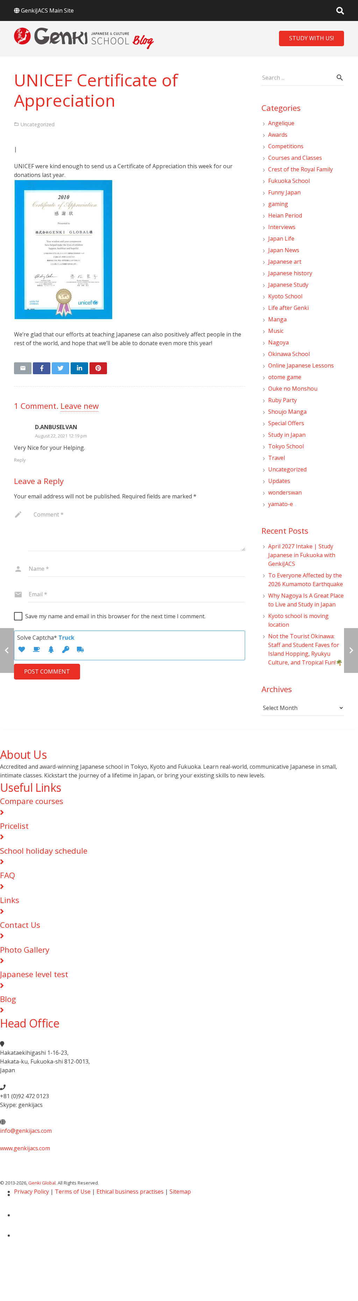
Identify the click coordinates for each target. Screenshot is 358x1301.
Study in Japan (287, 435)
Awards (277, 134)
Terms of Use (73, 1191)
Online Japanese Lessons (301, 365)
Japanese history (290, 273)
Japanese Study (288, 285)
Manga (277, 319)
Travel (276, 458)
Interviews (281, 227)
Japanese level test (34, 974)
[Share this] (41, 368)
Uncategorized (287, 469)
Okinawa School (289, 354)
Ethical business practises (130, 1191)
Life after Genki (288, 308)
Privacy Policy (31, 1191)
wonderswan (285, 492)
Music (276, 331)
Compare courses (31, 801)
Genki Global (42, 1183)
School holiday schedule (43, 850)
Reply (20, 460)
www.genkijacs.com (25, 1148)
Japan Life (281, 238)
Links (9, 900)
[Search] (340, 11)
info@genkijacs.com (26, 1131)
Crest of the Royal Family (300, 169)
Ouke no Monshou (292, 388)
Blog (8, 999)
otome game (284, 377)
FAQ (7, 875)
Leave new (79, 405)
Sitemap (180, 1191)
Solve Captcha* (45, 637)
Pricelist (14, 825)
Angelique (281, 123)
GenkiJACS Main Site (47, 10)
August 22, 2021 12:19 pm (61, 436)
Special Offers (286, 423)
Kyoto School (285, 296)
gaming (278, 204)
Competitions (285, 146)
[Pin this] (98, 368)
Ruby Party (282, 400)
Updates (279, 481)
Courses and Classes (295, 158)
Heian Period (285, 215)
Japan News (283, 250)
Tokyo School (286, 446)
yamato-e (280, 504)
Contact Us (20, 924)
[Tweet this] (60, 368)
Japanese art (284, 261)
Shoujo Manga (287, 411)
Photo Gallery (24, 949)
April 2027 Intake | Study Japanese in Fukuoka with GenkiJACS (301, 555)
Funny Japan (284, 192)
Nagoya (278, 342)
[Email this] (22, 368)
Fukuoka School (289, 181)
